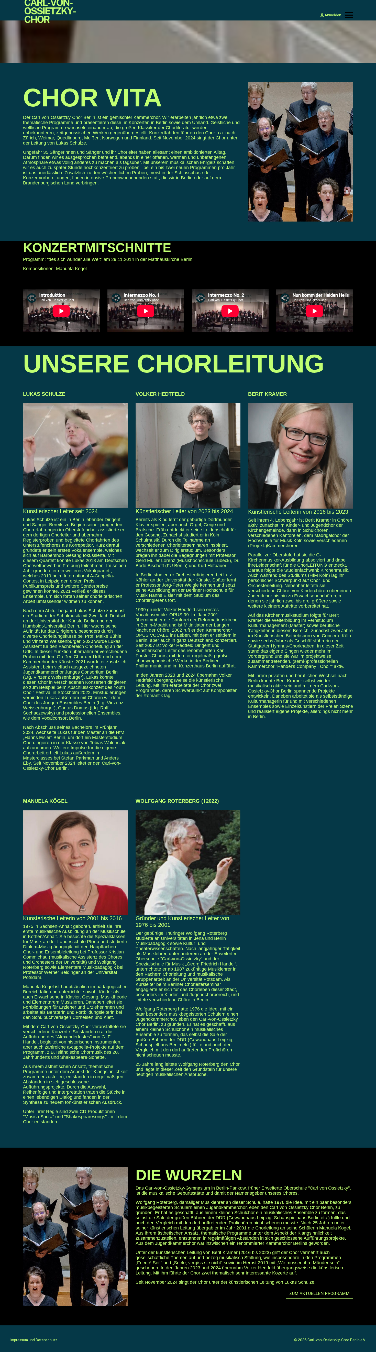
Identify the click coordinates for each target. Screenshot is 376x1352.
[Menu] (349, 15)
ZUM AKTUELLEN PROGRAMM (319, 1293)
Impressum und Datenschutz (33, 1340)
